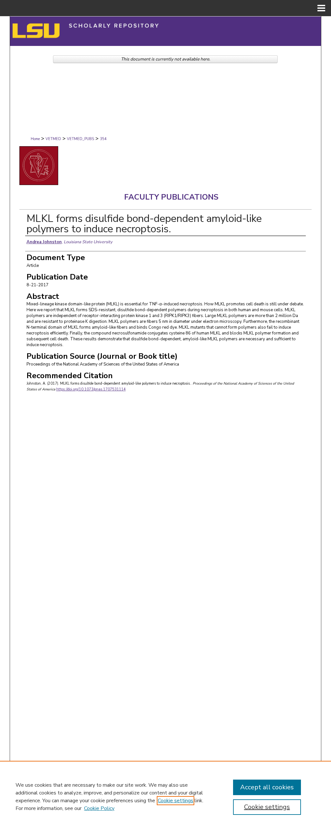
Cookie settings (175, 800)
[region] (165, 796)
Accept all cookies (267, 787)
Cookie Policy (99, 808)
